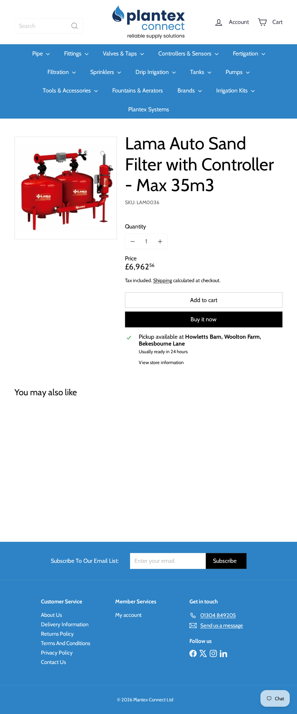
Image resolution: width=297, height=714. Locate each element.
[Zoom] (66, 188)
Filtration (58, 72)
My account (128, 615)
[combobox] (48, 26)
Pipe (38, 53)
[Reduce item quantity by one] (133, 241)
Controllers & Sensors (185, 53)
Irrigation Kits (232, 90)
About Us (51, 615)
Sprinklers (103, 72)
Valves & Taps (120, 53)
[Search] (74, 26)
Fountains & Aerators (137, 90)
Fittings (73, 53)
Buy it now (204, 319)
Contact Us (53, 662)
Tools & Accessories (67, 90)
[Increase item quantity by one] (160, 241)
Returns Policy (57, 634)
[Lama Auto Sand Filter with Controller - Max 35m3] (33, 464)
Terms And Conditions (65, 643)
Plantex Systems (148, 109)
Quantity (135, 226)
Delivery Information (64, 624)
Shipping (162, 280)
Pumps (235, 72)
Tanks (198, 72)
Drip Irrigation (152, 72)
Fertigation (246, 53)
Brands (186, 90)
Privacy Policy (57, 652)
